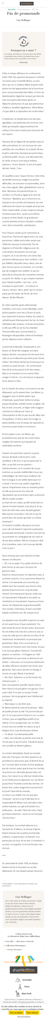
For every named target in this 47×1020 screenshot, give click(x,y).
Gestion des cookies (10, 1002)
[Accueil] (27, 3)
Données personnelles (27, 1002)
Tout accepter (16, 1012)
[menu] (3, 3)
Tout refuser (32, 1012)
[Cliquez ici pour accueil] (23, 970)
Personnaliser (24, 1016)
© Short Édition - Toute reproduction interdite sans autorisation (19, 885)
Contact (39, 1002)
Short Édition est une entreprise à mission (23, 962)
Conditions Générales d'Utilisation (29, 999)
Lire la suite (24, 62)
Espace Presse (10, 999)
